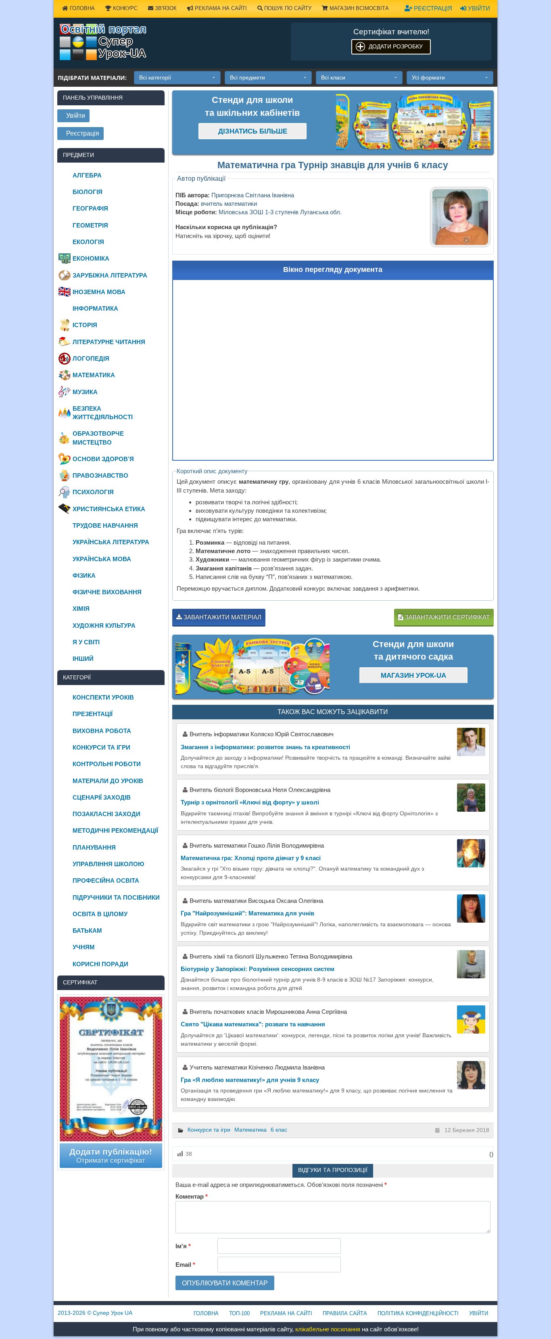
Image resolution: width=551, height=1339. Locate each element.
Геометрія (90, 225)
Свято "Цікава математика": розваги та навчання (253, 1024)
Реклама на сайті (220, 8)
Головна (81, 8)
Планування (94, 847)
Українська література (111, 542)
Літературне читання (109, 341)
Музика (85, 392)
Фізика (84, 575)
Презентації (93, 713)
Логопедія (91, 358)
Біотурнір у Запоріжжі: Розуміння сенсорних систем (257, 968)
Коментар (191, 1196)
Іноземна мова (99, 291)
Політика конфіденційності (418, 1313)
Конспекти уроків (103, 697)
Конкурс (124, 8)
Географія (90, 208)
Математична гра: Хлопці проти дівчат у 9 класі (251, 857)
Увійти (478, 8)
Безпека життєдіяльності (103, 412)
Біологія (87, 191)
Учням (84, 947)
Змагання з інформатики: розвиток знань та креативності (265, 747)
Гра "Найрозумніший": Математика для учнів (247, 913)
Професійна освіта (106, 880)
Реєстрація (432, 8)
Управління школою (108, 864)
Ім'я (183, 1246)
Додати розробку (396, 46)
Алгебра (87, 175)
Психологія (93, 492)
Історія (85, 325)
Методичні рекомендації (115, 830)
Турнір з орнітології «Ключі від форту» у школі (250, 802)
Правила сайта (345, 1313)
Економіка (91, 258)
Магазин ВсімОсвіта (358, 8)
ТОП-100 (239, 1313)
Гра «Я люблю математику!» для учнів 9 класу (250, 1079)
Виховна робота (102, 730)
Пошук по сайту (287, 8)
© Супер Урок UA (95, 1313)
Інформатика (95, 308)
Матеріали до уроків (108, 780)
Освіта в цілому (100, 914)
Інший (83, 658)
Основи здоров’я (103, 458)
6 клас (279, 1129)
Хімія (81, 608)
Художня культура (104, 625)
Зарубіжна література (110, 275)
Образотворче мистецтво (98, 437)
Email (185, 1264)
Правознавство (100, 475)
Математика (250, 1129)
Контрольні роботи (107, 763)
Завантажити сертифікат (446, 617)
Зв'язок (165, 8)
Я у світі (86, 642)
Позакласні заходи (106, 814)
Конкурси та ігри (209, 1129)
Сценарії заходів (102, 797)
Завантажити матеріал (221, 617)
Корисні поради (100, 964)
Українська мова (102, 559)
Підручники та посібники (116, 897)
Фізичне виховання (107, 592)
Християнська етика (109, 509)
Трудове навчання (105, 525)
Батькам (87, 930)
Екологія (88, 241)
